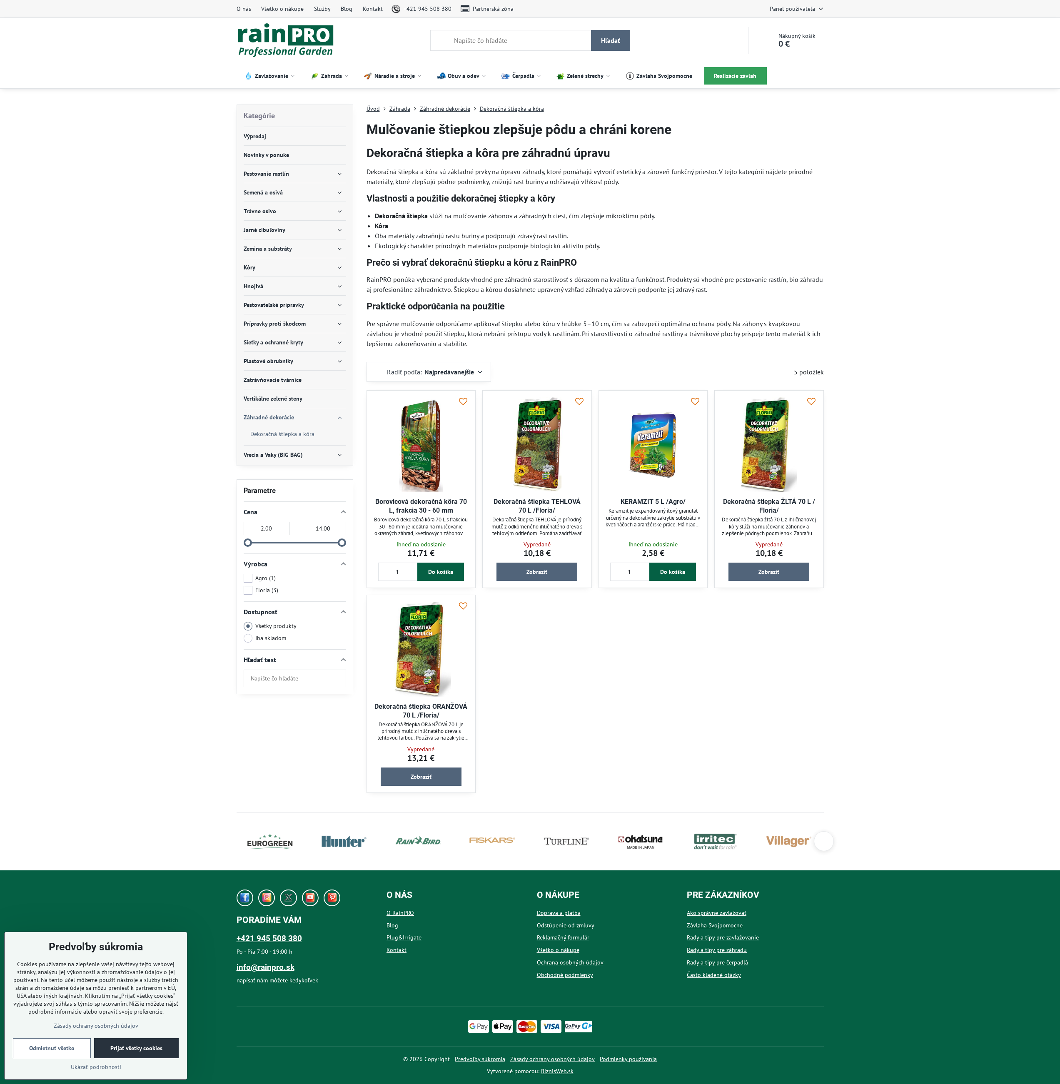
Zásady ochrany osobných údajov (552, 1059)
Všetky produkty (276, 626)
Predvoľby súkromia (480, 1059)
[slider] (248, 542)
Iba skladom (270, 638)
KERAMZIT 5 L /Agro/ (653, 502)
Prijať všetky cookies (136, 1048)
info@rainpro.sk (265, 967)
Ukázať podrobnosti (96, 1067)
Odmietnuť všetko (52, 1048)
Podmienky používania (628, 1059)
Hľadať (610, 40)
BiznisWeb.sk (557, 1071)
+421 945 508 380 (269, 938)
